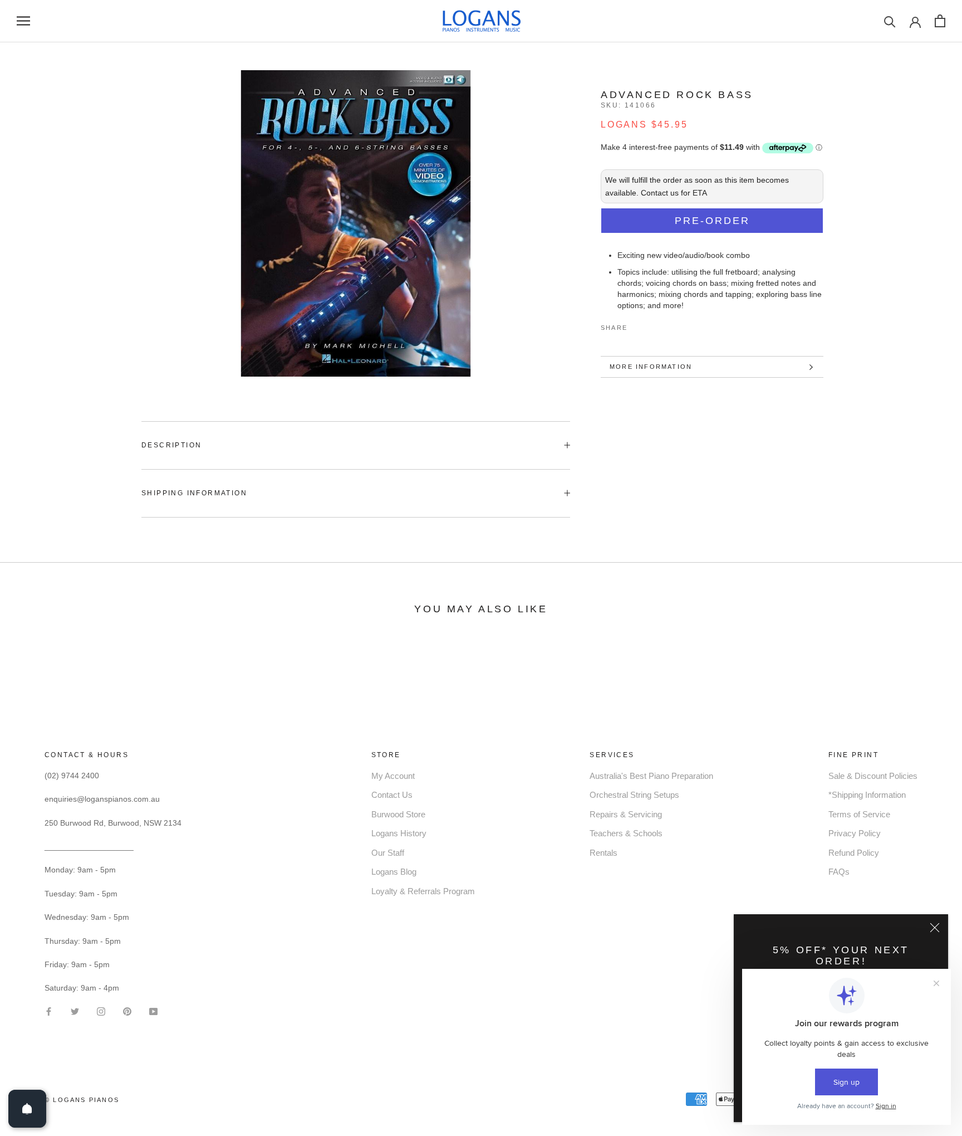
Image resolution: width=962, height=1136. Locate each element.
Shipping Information (194, 493)
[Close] (935, 928)
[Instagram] (101, 1010)
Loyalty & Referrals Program (423, 891)
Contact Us (392, 794)
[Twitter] (652, 325)
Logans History (398, 833)
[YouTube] (153, 1010)
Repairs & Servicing (626, 814)
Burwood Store (398, 814)
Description (171, 445)
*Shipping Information (867, 794)
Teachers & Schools (626, 833)
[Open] (27, 1109)
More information (651, 366)
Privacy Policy (854, 833)
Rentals (603, 852)
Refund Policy (853, 852)
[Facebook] (638, 325)
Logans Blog (393, 871)
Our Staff (387, 852)
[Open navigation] (23, 21)
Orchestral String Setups (634, 794)
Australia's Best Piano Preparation (651, 776)
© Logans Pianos (82, 1099)
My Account (393, 776)
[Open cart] (940, 20)
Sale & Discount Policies (872, 776)
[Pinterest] (667, 325)
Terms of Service (859, 814)
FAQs (839, 871)
